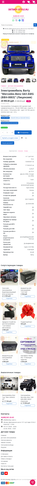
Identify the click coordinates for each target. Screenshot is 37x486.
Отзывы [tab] (26, 151)
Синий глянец (5, 117)
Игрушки (3, 447)
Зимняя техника (6, 442)
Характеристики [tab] (13, 151)
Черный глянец (15, 117)
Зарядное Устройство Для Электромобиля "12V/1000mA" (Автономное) (9, 325)
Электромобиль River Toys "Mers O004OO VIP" (8, 397)
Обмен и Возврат (6, 459)
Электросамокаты (6, 440)
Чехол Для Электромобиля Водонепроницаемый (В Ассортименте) (9, 291)
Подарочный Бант (26, 322)
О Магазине (4, 454)
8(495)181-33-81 (18, 16)
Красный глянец (25, 117)
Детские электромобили (8, 438)
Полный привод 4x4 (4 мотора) (10, 123)
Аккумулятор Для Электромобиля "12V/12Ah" (26, 290)
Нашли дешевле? (7, 143)
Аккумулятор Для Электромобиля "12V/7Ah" (7, 357)
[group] (3, 80)
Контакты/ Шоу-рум (7, 466)
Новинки (3, 435)
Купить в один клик (10, 138)
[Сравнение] (26, 138)
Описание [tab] (20, 151)
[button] (34, 80)
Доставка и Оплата (7, 456)
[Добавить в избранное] (22, 138)
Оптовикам (4, 461)
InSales (34, 479)
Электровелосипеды (7, 445)
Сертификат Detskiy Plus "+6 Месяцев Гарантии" (27, 357)
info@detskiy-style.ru (18, 18)
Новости (3, 463)
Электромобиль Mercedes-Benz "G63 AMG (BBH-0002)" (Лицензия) (27, 398)
